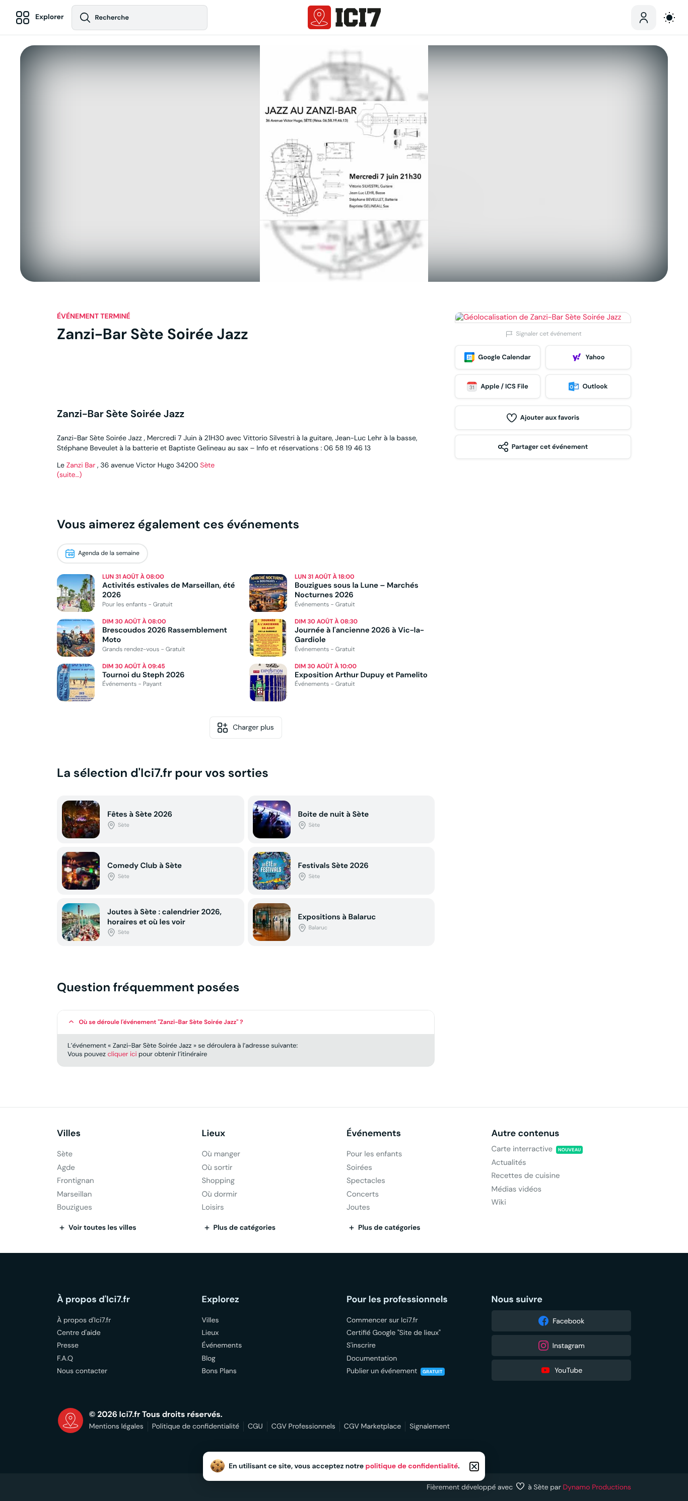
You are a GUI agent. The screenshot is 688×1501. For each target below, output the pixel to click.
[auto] (669, 18)
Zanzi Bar (81, 464)
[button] (245, 1022)
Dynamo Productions (597, 1486)
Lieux (214, 1133)
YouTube (568, 1370)
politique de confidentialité (412, 1466)
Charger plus (253, 727)
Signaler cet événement (548, 334)
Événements (374, 1133)
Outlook (594, 386)
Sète (207, 464)
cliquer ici (121, 1054)
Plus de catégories (245, 1227)
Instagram (569, 1345)
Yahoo (594, 357)
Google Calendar (504, 357)
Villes (69, 1133)
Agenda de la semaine (109, 553)
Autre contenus (526, 1133)
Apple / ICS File (504, 386)
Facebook (568, 1320)
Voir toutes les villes (102, 1227)
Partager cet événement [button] (550, 446)
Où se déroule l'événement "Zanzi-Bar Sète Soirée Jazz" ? (161, 1022)
